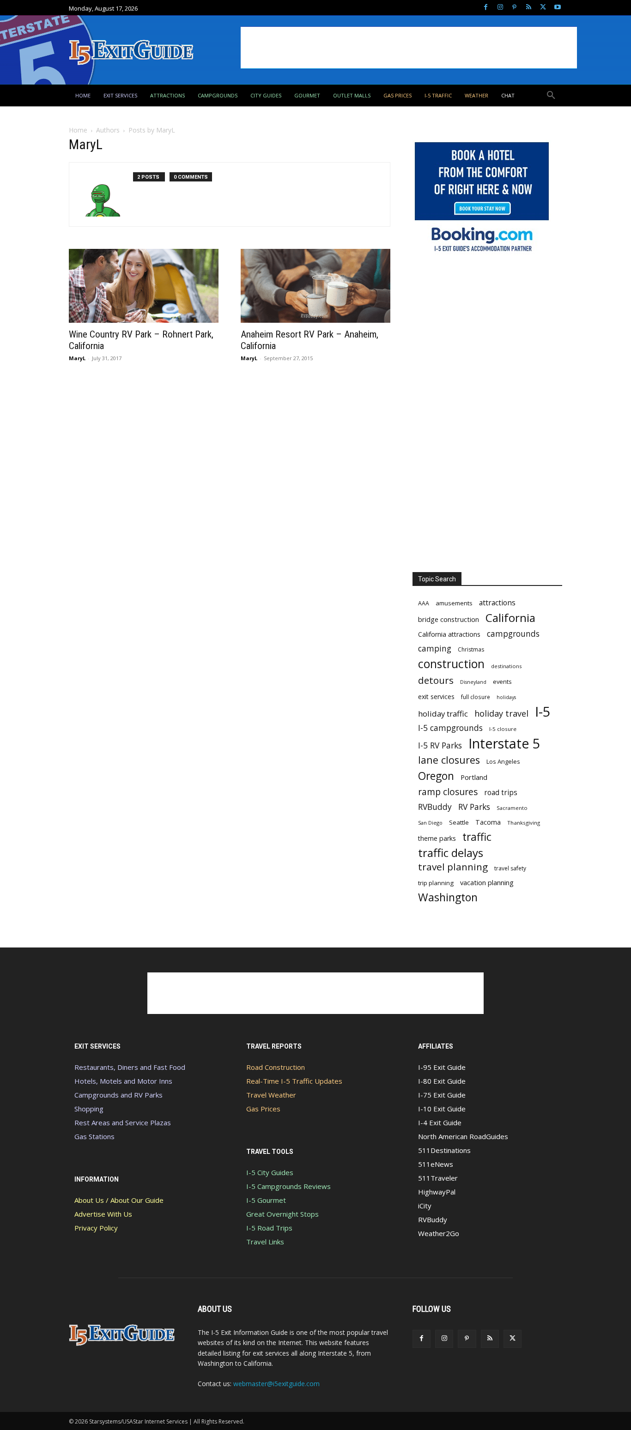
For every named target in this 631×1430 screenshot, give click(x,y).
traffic (476, 837)
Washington (448, 897)
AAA (423, 603)
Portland (474, 777)
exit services (436, 696)
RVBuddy (435, 807)
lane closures (449, 760)
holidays (506, 697)
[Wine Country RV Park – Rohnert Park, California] (143, 286)
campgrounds (513, 634)
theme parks (437, 838)
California (510, 617)
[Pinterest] (514, 7)
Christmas (471, 649)
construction (451, 664)
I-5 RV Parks (440, 745)
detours (436, 680)
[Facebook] (486, 7)
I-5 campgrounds (450, 728)
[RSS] (529, 7)
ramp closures (448, 791)
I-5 (543, 712)
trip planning (436, 883)
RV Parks (474, 807)
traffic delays (450, 852)
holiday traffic (443, 713)
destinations (506, 666)
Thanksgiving (523, 822)
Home (78, 130)
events (502, 681)
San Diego (430, 822)
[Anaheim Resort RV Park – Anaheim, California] (315, 286)
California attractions (449, 634)
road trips (500, 792)
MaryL (77, 358)
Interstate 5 (504, 743)
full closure (475, 696)
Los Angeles (503, 761)
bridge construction (448, 619)
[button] (551, 95)
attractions (497, 603)
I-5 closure (502, 728)
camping (434, 648)
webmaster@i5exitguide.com (276, 1383)
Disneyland (473, 682)
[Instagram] (500, 7)
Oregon (436, 776)
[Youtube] (557, 7)
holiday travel (501, 713)
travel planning (453, 867)
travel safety (510, 868)
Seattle (459, 822)
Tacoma (488, 822)
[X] (543, 7)
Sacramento (512, 807)
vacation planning (487, 882)
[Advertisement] (409, 47)
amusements (454, 603)
